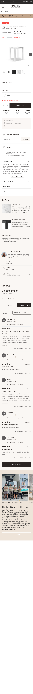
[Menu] (3, 7)
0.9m (5, 86)
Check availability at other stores (15, 155)
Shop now (16, 534)
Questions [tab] (13, 299)
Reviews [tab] (5, 299)
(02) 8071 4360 (27, 2)
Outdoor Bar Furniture (27, 20)
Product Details (7, 161)
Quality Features (8, 181)
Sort (15, 313)
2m (18, 86)
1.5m (12, 86)
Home (3, 20)
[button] (16, 12)
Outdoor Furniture (13, 20)
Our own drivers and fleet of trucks (12, 502)
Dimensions (6, 186)
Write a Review (25, 305)
